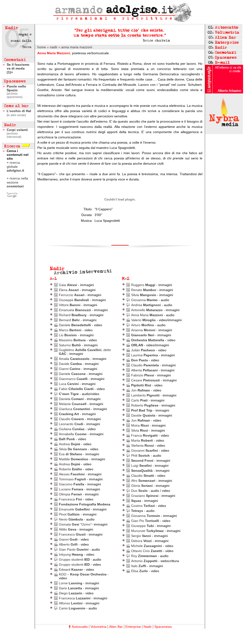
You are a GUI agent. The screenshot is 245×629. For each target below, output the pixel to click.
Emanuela (75, 310)
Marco (70, 330)
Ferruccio (71, 295)
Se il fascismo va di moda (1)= (18, 68)
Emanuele (74, 509)
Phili (140, 455)
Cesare (145, 380)
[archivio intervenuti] (14, 135)
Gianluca (74, 409)
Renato (143, 290)
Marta (142, 440)
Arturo (142, 325)
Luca (69, 384)
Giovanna (144, 300)
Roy (144, 556)
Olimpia (70, 494)
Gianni (69, 369)
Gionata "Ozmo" (75, 524)
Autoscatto (80, 627)
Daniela (71, 399)
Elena (69, 290)
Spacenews (163, 627)
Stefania (142, 445)
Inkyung (71, 554)
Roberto (70, 469)
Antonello (147, 310)
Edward (71, 569)
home (41, 47)
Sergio (141, 536)
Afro (143, 481)
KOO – (82, 574)
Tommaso (72, 479)
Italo (138, 566)
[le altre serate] (16, 115)
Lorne (70, 583)
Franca (144, 435)
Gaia (68, 285)
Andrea (69, 444)
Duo (139, 491)
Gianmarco (73, 379)
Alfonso (71, 603)
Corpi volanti (17, 130)
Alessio (72, 474)
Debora (141, 541)
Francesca (70, 499)
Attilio (68, 529)
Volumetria (98, 627)
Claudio (71, 419)
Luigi (141, 465)
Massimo (72, 340)
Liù (68, 335)
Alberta (144, 370)
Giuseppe (74, 300)
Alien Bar (116, 627)
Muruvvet (147, 531)
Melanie (72, 404)
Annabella (73, 434)
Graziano (144, 496)
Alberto (68, 544)
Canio (72, 608)
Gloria (142, 486)
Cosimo (143, 506)
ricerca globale (15, 166)
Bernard (69, 320)
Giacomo (71, 484)
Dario (70, 588)
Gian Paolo (74, 549)
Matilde (73, 459)
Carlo (139, 400)
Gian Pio (145, 521)
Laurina (144, 355)
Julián (143, 350)
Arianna (143, 330)
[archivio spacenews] (14, 95)
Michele (146, 546)
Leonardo (71, 424)
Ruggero (143, 285)
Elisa (139, 571)
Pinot (69, 514)
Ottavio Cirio (146, 551)
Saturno (70, 345)
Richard (73, 315)
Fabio (76, 389)
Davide (70, 364)
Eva (70, 454)
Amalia (74, 359)
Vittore (69, 305)
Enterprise (133, 627)
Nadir (148, 627)
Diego (70, 593)
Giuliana (71, 429)
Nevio (71, 519)
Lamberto (145, 395)
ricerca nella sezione (17, 182)
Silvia (73, 449)
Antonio (144, 561)
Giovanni (144, 450)
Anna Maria (147, 315)
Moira (140, 425)
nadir (53, 47)
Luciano (71, 489)
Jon (140, 390)
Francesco (73, 534)
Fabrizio (142, 375)
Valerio (143, 320)
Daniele (75, 325)
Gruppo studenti (74, 559)
